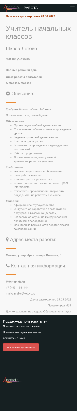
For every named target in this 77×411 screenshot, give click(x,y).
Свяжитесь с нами (14, 338)
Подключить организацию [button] (21, 347)
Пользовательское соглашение (21, 326)
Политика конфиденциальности (22, 332)
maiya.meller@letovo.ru (21, 293)
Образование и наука (57, 311)
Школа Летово (21, 48)
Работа (31, 7)
